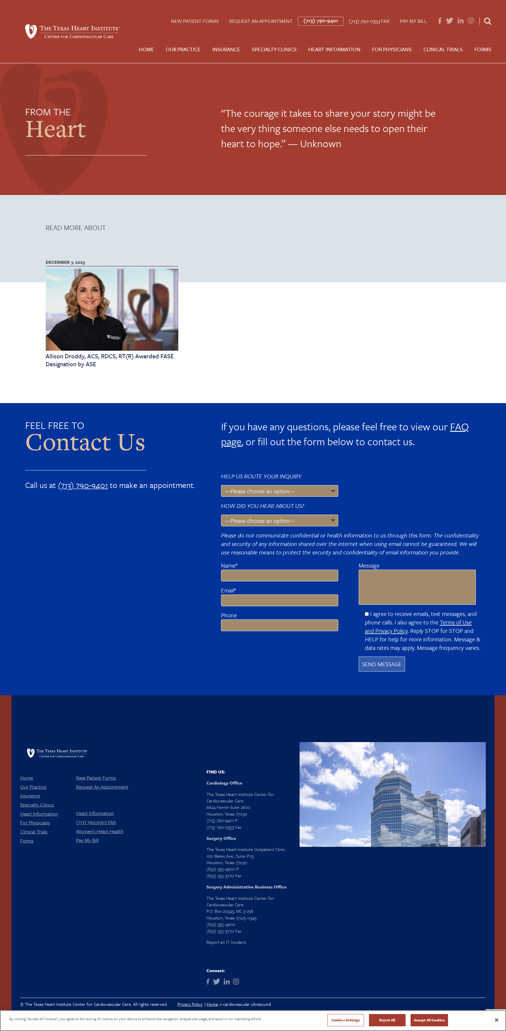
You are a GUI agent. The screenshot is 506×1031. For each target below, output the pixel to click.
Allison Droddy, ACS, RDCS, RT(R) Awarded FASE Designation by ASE (110, 360)
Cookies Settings (345, 1020)
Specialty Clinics (274, 49)
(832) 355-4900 (220, 924)
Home (146, 49)
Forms (482, 49)
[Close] (496, 1019)
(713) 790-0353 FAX (369, 21)
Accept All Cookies (429, 1020)
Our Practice (183, 49)
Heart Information (334, 49)
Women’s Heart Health (99, 831)
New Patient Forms (195, 21)
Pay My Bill (413, 21)
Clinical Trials (443, 49)
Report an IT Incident (226, 942)
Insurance (226, 49)
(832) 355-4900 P (222, 869)
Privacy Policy (189, 1004)
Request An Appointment (261, 21)
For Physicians (392, 49)
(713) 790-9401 (320, 20)
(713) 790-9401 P (221, 820)
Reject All (387, 1020)
